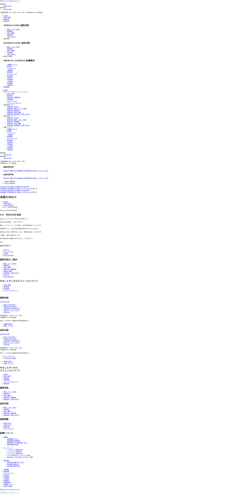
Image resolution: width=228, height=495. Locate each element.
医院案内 (10, 31)
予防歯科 (10, 79)
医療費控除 (7, 482)
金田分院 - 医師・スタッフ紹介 (17, 120)
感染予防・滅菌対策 (13, 97)
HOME (6, 15)
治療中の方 (21, 170)
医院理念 (6, 19)
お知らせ (6, 250)
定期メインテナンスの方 (40, 170)
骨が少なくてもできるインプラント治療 (20, 457)
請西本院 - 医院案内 (13, 110)
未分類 (6, 253)
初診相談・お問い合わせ (11, 273)
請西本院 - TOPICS (13, 106)
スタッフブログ (12, 101)
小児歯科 (10, 81)
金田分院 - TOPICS (13, 118)
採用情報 (6, 87)
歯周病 (9, 66)
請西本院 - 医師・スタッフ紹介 (17, 108)
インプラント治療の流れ (15, 449)
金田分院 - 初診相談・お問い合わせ (18, 125)
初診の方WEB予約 (9, 305)
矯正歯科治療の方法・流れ (15, 462)
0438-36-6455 (8, 6)
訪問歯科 (10, 83)
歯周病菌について (13, 439)
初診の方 (6, 170)
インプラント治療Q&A (14, 451)
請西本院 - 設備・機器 (14, 112)
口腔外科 (10, 77)
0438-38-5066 (8, 9)
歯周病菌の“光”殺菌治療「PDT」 (17, 442)
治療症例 (10, 85)
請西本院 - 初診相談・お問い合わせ (18, 114)
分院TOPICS (7, 425)
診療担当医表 (8, 324)
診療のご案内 (8, 271)
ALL (1, 241)
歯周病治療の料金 (13, 444)
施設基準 (6, 383)
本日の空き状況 (9, 255)
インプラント (11, 68)
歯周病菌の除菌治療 (13, 441)
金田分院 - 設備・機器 (14, 123)
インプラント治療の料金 (15, 453)
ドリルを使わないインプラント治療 (18, 455)
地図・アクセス (9, 326)
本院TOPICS (7, 423)
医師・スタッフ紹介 (13, 29)
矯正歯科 (10, 75)
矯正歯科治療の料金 (13, 466)
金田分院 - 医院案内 (13, 121)
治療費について (12, 64)
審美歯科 (10, 72)
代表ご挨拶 (7, 17)
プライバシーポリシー (14, 103)
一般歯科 (10, 70)
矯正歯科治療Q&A (13, 464)
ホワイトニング (12, 74)
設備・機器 (10, 33)
